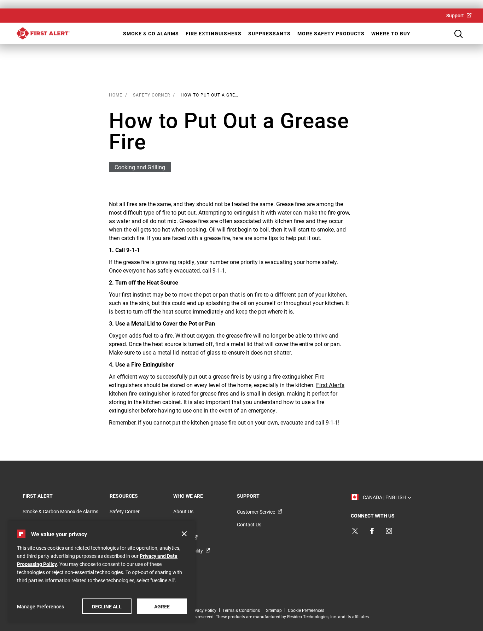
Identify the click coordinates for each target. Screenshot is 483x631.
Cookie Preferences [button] (306, 610)
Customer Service (256, 511)
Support (455, 15)
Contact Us (249, 524)
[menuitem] (459, 15)
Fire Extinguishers (214, 33)
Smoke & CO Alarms (151, 33)
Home (43, 33)
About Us (183, 511)
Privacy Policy (203, 610)
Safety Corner (125, 511)
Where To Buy (391, 33)
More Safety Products (331, 33)
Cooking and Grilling (140, 167)
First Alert (47, 495)
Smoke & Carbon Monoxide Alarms (60, 511)
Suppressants (269, 33)
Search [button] (458, 34)
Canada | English (385, 497)
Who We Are (197, 495)
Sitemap (274, 610)
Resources (133, 495)
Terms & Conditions (241, 610)
